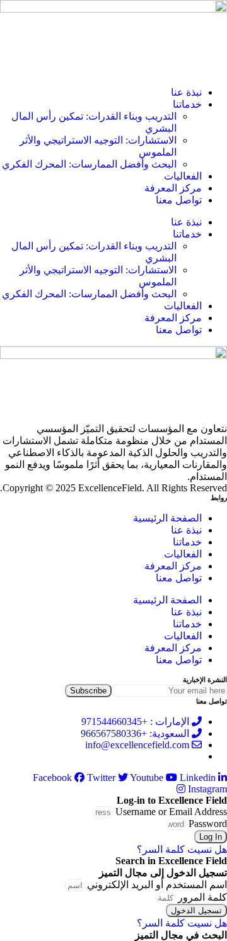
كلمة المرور (202, 897)
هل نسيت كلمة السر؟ (182, 849)
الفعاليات (183, 176)
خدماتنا (187, 104)
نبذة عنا (186, 92)
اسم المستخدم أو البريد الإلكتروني (157, 884)
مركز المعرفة (173, 188)
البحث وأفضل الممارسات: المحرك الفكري (89, 164)
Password (208, 823)
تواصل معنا (179, 200)
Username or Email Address (171, 811)
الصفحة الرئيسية (167, 518)
